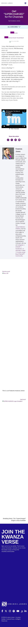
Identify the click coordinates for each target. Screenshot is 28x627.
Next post (23, 399)
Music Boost (20, 38)
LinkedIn (18, 247)
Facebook (19, 248)
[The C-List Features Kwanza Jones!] (14, 331)
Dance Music (12, 38)
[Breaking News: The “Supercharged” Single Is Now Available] (14, 459)
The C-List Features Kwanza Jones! (13, 390)
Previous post (6, 271)
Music (16, 33)
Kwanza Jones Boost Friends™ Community (20, 254)
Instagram (20, 245)
